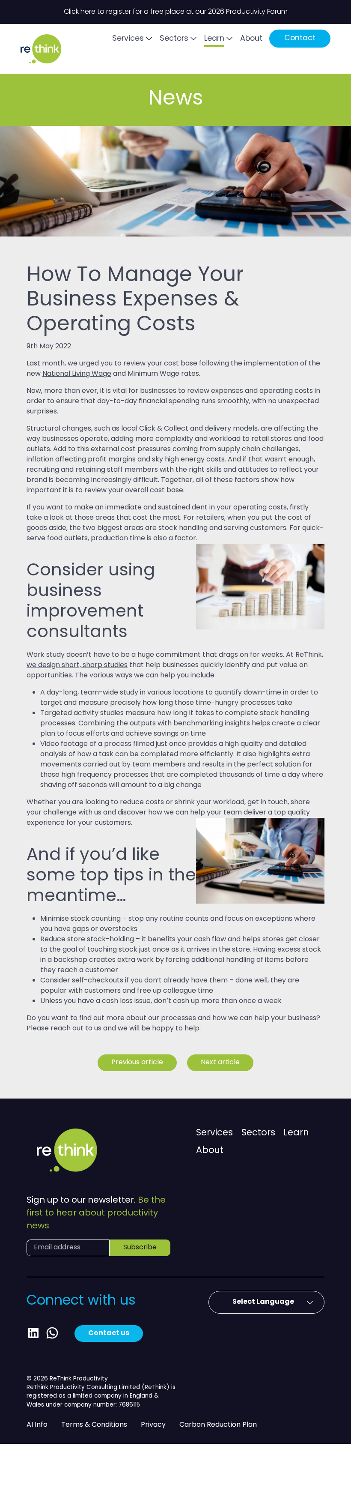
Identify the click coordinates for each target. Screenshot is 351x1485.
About (251, 39)
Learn (214, 39)
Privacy (153, 1425)
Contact (299, 38)
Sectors (174, 39)
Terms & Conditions (94, 1425)
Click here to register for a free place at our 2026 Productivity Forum (176, 12)
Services (128, 39)
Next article (220, 1062)
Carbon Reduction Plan (218, 1425)
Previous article (137, 1062)
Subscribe (140, 1247)
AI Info (37, 1425)
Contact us (108, 1333)
